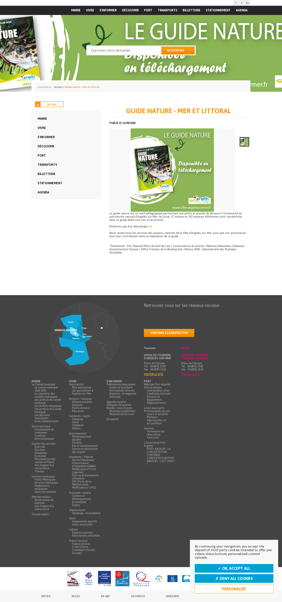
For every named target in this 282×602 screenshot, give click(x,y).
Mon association (81, 387)
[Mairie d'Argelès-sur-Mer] (55, 18)
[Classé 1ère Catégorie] (104, 579)
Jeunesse (77, 404)
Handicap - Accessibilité (86, 513)
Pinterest (195, 313)
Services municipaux (43, 476)
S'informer (108, 10)
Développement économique (81, 500)
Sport (72, 518)
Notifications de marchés (44, 501)
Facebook (147, 313)
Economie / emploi (80, 492)
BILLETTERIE (191, 10)
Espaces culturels (82, 532)
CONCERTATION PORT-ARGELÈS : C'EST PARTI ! (161, 461)
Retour (52, 104)
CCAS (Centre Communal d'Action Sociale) (83, 550)
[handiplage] (73, 579)
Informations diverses (122, 390)
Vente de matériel (45, 491)
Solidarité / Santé (79, 416)
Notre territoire (41, 426)
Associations (76, 384)
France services (81, 543)
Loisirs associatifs (82, 524)
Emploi (76, 505)
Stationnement (218, 10)
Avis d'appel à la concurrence (44, 467)
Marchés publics (41, 496)
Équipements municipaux (42, 487)
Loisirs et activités (157, 414)
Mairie (42, 118)
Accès (76, 596)
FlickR (171, 313)
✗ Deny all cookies (234, 578)
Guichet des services (44, 443)
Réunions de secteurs (121, 414)
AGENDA (241, 10)
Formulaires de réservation (155, 433)
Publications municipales (120, 384)
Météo (45, 596)
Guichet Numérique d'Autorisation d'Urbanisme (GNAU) (84, 463)
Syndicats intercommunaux (44, 437)
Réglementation (156, 402)
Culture (73, 529)
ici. (151, 226)
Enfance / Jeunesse (80, 398)
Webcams (172, 596)
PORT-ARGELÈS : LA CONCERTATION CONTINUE (159, 452)
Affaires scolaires (82, 401)
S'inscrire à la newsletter (169, 332)
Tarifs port (153, 437)
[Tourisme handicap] (172, 579)
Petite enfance (81, 408)
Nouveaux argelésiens (122, 411)
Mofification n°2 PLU (84, 487)
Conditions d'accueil (158, 393)
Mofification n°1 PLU (84, 469)
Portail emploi (40, 514)
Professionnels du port (157, 411)
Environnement (78, 433)
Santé (75, 422)
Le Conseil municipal (43, 384)
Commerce (78, 495)
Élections (40, 449)
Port (148, 10)
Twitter (155, 313)
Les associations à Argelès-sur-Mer (82, 392)
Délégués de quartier (119, 404)
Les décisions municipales (42, 417)
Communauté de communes (44, 431)
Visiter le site (153, 374)
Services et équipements (154, 398)
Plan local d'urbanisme (85, 475)
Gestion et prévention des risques (85, 450)
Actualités (112, 419)
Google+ (187, 313)
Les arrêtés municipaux (48, 405)
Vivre (90, 10)
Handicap (77, 419)
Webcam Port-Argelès (157, 384)
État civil (40, 446)
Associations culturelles (86, 535)
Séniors (76, 428)
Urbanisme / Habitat (81, 456)
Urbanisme (41, 452)
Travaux (39, 471)
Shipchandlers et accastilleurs (157, 422)
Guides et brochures (121, 387)
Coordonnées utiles (158, 390)
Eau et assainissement (85, 445)
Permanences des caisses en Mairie (45, 460)
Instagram (179, 313)
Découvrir (130, 10)
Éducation (78, 411)
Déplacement (77, 510)
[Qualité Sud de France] (133, 579)
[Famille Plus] (159, 579)
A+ (247, 2)
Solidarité (78, 425)
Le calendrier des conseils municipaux (46, 395)
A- (236, 3)
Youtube (163, 313)
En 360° (105, 596)
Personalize (234, 589)
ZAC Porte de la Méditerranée (81, 483)
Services (149, 428)
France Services (78, 540)
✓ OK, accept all (234, 568)
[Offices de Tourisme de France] (88, 579)
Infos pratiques (153, 387)
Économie (40, 455)
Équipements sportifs (84, 521)
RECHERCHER (175, 50)
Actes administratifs (47, 421)
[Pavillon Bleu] (186, 579)
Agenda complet (116, 401)
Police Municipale (45, 479)
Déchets (77, 442)
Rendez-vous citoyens (119, 408)
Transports (167, 10)
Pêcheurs (152, 417)
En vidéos (138, 596)
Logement (78, 472)
